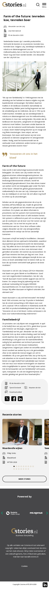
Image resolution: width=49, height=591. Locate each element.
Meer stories (24, 479)
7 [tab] (28, 466)
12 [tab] (18, 469)
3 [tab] (18, 466)
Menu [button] (44, 7)
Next (47, 513)
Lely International (14, 31)
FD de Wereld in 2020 (15, 35)
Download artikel (16, 392)
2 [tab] (16, 466)
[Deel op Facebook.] (13, 398)
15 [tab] (26, 469)
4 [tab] (21, 466)
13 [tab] (21, 469)
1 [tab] (14, 466)
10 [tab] (14, 469)
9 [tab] (33, 466)
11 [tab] (16, 469)
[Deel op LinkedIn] (20, 398)
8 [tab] (30, 466)
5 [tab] (23, 466)
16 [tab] (28, 469)
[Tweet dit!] (7, 398)
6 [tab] (25, 466)
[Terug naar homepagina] (14, 4)
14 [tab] (23, 469)
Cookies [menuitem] (24, 566)
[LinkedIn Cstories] (45, 584)
